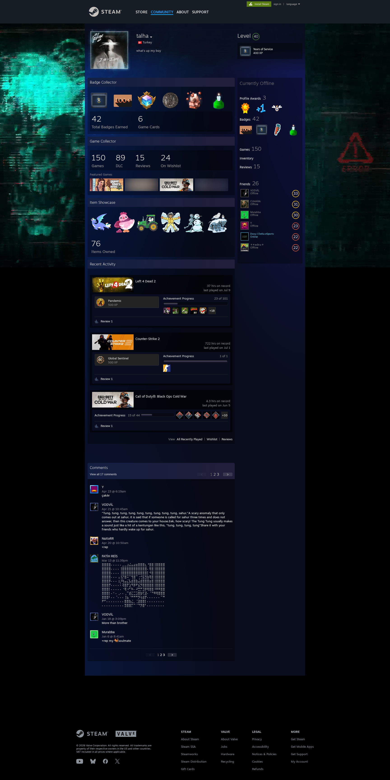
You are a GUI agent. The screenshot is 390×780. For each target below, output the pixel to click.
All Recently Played (189, 439)
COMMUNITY (162, 12)
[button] (269, 35)
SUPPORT (200, 12)
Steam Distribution (194, 761)
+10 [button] (225, 415)
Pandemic (114, 300)
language (291, 4)
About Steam (190, 739)
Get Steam (298, 739)
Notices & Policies (264, 754)
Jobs (224, 746)
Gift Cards (188, 769)
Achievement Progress (178, 298)
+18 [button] (212, 310)
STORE (142, 12)
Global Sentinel (118, 358)
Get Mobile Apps (302, 746)
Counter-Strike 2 (147, 339)
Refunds (257, 769)
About (182, 12)
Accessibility (260, 746)
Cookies (257, 761)
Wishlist (212, 439)
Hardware (227, 754)
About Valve (229, 739)
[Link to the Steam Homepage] (105, 15)
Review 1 (107, 321)
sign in (277, 4)
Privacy (257, 739)
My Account (299, 761)
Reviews (227, 439)
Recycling (227, 761)
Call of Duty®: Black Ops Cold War (160, 396)
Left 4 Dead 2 (145, 281)
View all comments (103, 474)
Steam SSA (188, 746)
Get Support (299, 754)
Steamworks (189, 754)
